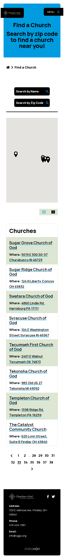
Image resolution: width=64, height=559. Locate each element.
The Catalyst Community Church (27, 427)
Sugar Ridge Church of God (30, 272)
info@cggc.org (17, 535)
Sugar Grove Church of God (30, 245)
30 (47, 455)
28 (34, 455)
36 (38, 462)
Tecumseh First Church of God (31, 347)
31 (53, 455)
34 (26, 462)
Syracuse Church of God (27, 320)
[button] (15, 154)
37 (45, 462)
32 (13, 462)
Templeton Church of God (29, 400)
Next (32, 468)
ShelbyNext (32, 549)
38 (51, 462)
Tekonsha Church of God (28, 374)
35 (32, 462)
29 (40, 455)
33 (19, 462)
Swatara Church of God (31, 296)
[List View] (44, 212)
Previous (12, 455)
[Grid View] (53, 212)
